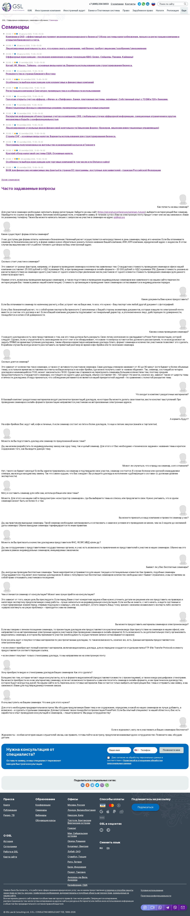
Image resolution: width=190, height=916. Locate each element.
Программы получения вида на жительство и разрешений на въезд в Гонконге (50, 145)
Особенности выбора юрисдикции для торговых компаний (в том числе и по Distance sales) (58, 162)
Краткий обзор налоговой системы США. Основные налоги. (39, 153)
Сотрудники (10, 846)
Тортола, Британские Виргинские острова (79, 821)
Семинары (41, 810)
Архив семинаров (10, 179)
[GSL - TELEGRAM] (108, 830)
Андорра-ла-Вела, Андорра (78, 878)
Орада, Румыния (76, 841)
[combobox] (136, 750)
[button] (152, 907)
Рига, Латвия (75, 862)
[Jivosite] (145, 907)
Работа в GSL (10, 851)
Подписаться (145, 807)
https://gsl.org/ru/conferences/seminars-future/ (121, 212)
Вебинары (40, 815)
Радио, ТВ (8, 815)
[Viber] (102, 785)
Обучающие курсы (45, 820)
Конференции (42, 805)
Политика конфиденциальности (156, 896)
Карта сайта (10, 857)
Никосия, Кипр (75, 815)
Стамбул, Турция (77, 856)
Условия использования (152, 890)
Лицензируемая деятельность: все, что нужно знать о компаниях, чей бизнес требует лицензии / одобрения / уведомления (76, 48)
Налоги (160, 10)
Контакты (130, 4)
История (8, 841)
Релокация (173, 10)
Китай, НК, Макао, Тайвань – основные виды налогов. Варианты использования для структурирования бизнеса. (69, 65)
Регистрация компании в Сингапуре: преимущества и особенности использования (53, 90)
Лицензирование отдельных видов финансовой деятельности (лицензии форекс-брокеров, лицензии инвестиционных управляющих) (82, 128)
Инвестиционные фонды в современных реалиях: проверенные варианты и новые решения (57, 107)
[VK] (83, 785)
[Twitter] (97, 785)
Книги (6, 805)
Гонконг (72, 828)
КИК (30, 10)
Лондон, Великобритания (82, 810)
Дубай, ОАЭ (74, 851)
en (108, 848)
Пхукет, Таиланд (77, 872)
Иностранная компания (48, 10)
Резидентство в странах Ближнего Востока (30, 73)
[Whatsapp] (107, 785)
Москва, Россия (76, 805)
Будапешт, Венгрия (78, 846)
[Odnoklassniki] (87, 785)
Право (126, 10)
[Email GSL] (183, 907)
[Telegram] (92, 785)
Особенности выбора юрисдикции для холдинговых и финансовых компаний (50, 82)
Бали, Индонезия (77, 867)
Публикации (10, 810)
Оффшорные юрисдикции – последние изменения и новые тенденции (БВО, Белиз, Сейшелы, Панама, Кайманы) (69, 57)
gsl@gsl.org (119, 217)
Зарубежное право (143, 10)
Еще (184, 10)
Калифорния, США (77, 885)
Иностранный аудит (74, 10)
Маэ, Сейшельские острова (78, 834)
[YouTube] (101, 830)
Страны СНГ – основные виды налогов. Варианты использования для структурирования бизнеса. (61, 136)
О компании (117, 4)
